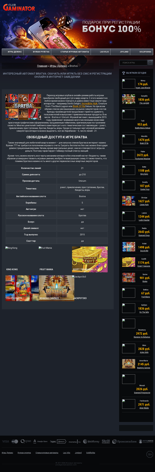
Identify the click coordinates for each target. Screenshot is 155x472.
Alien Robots (144, 408)
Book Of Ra (79, 106)
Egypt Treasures (144, 266)
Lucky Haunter (144, 220)
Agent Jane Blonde (143, 88)
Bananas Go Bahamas (142, 337)
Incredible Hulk (89, 103)
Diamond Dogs (144, 235)
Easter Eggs (145, 189)
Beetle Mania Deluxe (142, 128)
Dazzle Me (144, 251)
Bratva (145, 281)
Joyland (124, 52)
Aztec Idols (144, 352)
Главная (42, 65)
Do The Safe (144, 312)
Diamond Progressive (142, 393)
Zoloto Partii (144, 205)
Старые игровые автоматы (75, 52)
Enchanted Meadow (142, 159)
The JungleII (144, 103)
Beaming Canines (143, 368)
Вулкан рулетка (41, 52)
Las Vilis (104, 52)
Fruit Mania (146, 297)
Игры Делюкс (15, 52)
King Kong (144, 174)
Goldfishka (145, 52)
